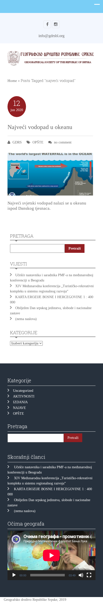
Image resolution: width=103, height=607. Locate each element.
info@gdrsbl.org (51, 36)
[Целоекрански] (89, 575)
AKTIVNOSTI (23, 396)
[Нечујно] (81, 575)
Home (12, 81)
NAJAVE (19, 408)
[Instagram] (56, 24)
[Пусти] (14, 575)
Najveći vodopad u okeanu (40, 127)
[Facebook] (47, 24)
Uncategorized (23, 391)
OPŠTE (38, 142)
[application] (52, 555)
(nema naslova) (26, 319)
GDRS (17, 142)
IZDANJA (20, 402)
